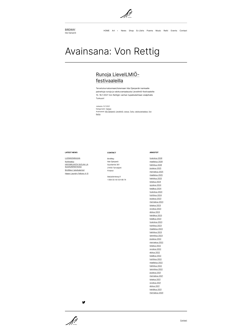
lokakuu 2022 (155, 246)
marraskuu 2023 (156, 202)
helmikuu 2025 (156, 178)
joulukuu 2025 (155, 168)
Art (113, 30)
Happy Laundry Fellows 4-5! (76, 173)
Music (158, 30)
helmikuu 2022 (156, 266)
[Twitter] (83, 302)
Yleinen (108, 109)
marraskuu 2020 (156, 293)
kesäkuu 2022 (155, 256)
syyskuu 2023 (155, 209)
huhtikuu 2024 (156, 195)
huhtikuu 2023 (156, 226)
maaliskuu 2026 (156, 162)
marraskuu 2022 (156, 242)
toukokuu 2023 (156, 222)
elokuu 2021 (155, 286)
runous (126, 112)
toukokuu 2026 (156, 158)
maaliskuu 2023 (156, 229)
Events (174, 30)
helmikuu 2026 (156, 165)
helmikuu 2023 (156, 232)
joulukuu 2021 (155, 273)
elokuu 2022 (155, 252)
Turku (132, 112)
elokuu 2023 (155, 212)
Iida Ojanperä (110, 112)
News (123, 30)
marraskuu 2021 (156, 276)
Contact (183, 30)
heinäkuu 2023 (156, 215)
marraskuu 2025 (156, 172)
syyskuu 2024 (155, 185)
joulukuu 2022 (155, 239)
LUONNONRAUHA (72, 158)
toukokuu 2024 (156, 192)
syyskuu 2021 (155, 283)
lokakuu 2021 (155, 279)
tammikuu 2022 (156, 269)
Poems (150, 30)
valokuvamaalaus (141, 112)
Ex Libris (140, 30)
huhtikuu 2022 (156, 259)
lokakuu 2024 (155, 182)
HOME (106, 30)
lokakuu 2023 (155, 205)
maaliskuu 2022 (156, 263)
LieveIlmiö (119, 112)
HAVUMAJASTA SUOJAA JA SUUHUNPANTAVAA (76, 165)
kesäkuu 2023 (155, 219)
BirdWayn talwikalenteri (75, 170)
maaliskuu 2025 (156, 175)
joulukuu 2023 (155, 199)
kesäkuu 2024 (155, 189)
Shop (131, 30)
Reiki (166, 30)
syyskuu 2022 (155, 249)
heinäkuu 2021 (156, 289)
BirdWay (70, 29)
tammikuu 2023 (156, 236)
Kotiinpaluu (69, 162)
